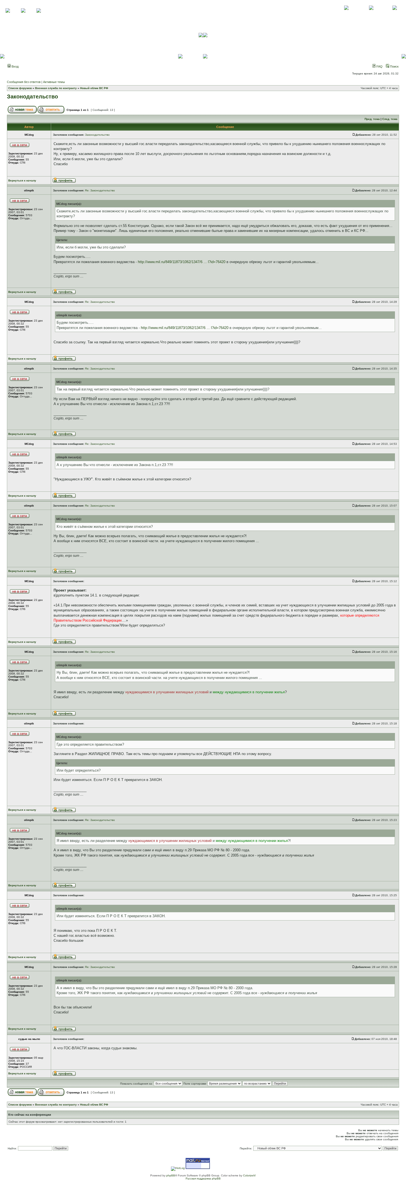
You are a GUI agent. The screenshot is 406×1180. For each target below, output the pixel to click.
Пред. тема (372, 119)
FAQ (379, 66)
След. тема (389, 119)
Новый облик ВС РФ (94, 88)
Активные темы (54, 82)
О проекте (346, 13)
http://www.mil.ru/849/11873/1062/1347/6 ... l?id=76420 (181, 262)
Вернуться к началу (22, 180)
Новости (394, 13)
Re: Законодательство (100, 190)
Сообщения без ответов (24, 82)
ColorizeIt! (249, 1175)
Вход (15, 66)
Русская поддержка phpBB (203, 1178)
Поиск (394, 66)
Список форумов (20, 88)
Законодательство (32, 96)
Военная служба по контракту (56, 88)
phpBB (170, 1175)
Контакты (371, 13)
